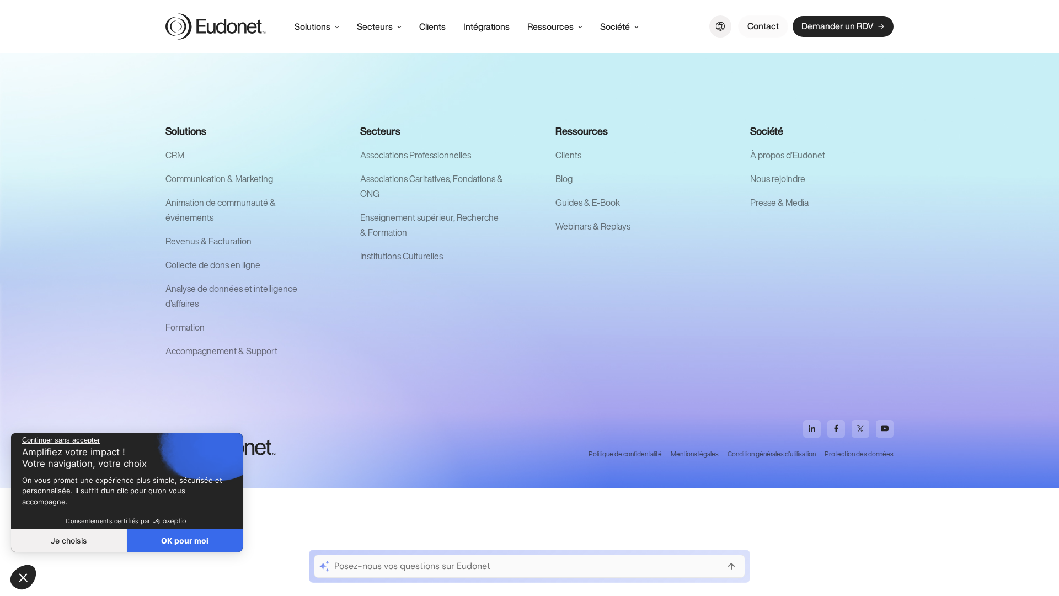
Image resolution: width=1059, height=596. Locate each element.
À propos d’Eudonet (787, 155)
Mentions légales (695, 454)
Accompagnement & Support (221, 351)
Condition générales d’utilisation (772, 454)
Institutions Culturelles (401, 256)
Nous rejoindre (777, 178)
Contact (763, 26)
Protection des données (859, 454)
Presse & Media (779, 202)
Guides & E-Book (587, 202)
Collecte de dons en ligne (212, 265)
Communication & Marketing (219, 178)
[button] (23, 577)
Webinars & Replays (592, 226)
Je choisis (69, 540)
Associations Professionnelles (415, 155)
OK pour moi (184, 540)
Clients (568, 155)
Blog (564, 178)
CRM (174, 155)
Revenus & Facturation (208, 241)
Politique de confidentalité (625, 454)
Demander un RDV (837, 26)
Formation (185, 327)
